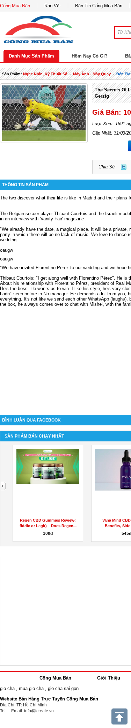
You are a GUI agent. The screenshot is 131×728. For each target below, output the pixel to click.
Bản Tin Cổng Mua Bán (98, 5)
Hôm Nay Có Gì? (90, 56)
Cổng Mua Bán (15, 5)
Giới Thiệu (108, 678)
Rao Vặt (52, 5)
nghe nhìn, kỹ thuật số (45, 74)
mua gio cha (31, 688)
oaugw (6, 250)
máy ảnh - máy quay (92, 74)
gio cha (7, 688)
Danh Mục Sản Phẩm (31, 56)
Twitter (123, 167)
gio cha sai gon (63, 688)
